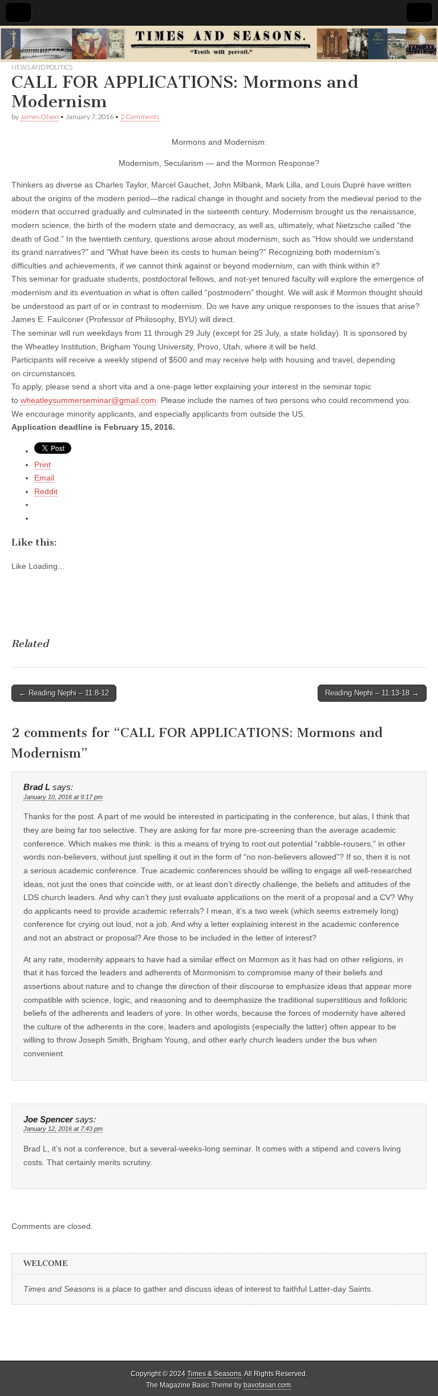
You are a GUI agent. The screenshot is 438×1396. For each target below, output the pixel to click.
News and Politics (41, 67)
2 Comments (139, 116)
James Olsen (39, 116)
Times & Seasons (214, 1374)
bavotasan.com (267, 1385)
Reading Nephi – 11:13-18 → (372, 693)
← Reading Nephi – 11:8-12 (64, 693)
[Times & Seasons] (219, 44)
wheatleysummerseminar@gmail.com (88, 400)
